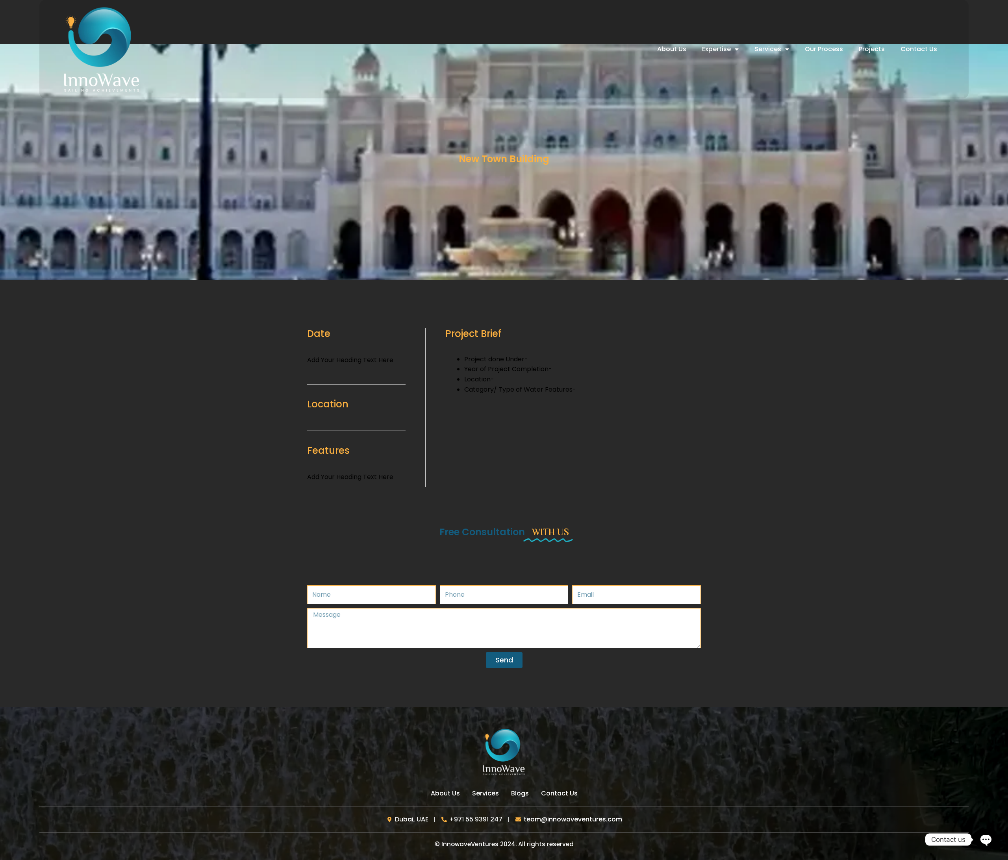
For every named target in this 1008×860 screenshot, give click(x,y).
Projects (872, 49)
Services (767, 49)
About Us (671, 49)
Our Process (824, 49)
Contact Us (919, 49)
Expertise (716, 49)
